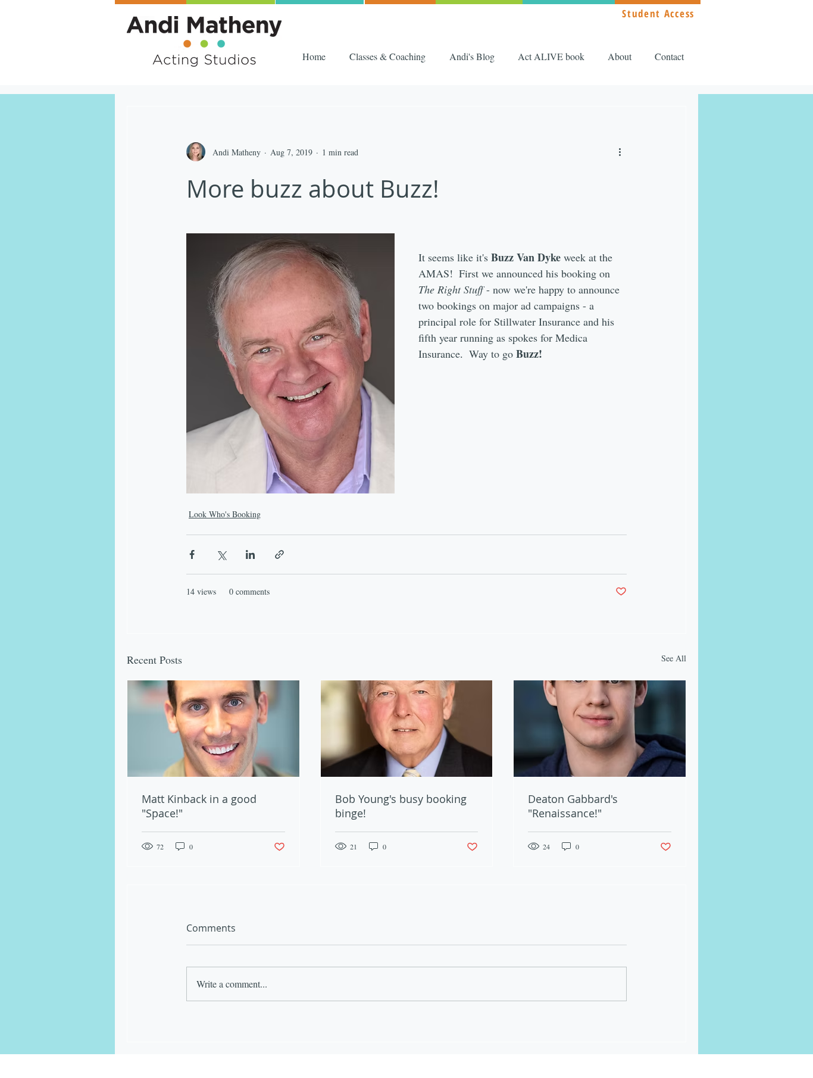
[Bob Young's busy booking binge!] (407, 728)
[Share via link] (279, 554)
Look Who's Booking (225, 514)
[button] (390, 56)
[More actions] (619, 152)
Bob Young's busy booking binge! (401, 806)
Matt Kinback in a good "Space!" (199, 806)
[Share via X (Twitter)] (221, 554)
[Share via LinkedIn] (250, 554)
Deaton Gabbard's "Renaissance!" (573, 806)
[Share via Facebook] (192, 554)
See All (673, 658)
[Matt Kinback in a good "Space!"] (213, 728)
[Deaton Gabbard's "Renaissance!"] (600, 728)
